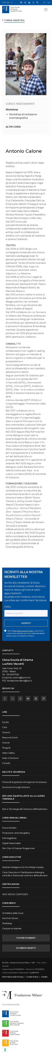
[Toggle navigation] (46, 9)
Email (7, 607)
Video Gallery (8, 753)
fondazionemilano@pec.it (19, 680)
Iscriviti (26, 623)
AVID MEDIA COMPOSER (15, 894)
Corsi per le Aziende (11, 928)
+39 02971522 (12, 674)
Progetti (6, 748)
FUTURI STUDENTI (26, 938)
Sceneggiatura (9, 838)
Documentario (9, 828)
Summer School (10, 918)
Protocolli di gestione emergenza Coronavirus (24, 782)
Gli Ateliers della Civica (12, 913)
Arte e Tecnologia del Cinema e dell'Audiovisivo (24, 809)
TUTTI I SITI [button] (6, 2)
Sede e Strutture (10, 758)
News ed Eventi (10, 737)
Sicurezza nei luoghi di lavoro (16, 787)
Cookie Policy (32, 977)
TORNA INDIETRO (14, 20)
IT (44, 3)
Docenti (6, 732)
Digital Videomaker (11, 843)
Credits (44, 977)
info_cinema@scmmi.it (19, 677)
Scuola (5, 722)
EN (49, 3)
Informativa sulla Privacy (23, 631)
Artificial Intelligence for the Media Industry (23, 867)
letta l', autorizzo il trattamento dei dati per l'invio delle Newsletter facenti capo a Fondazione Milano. (25, 633)
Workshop (12, 109)
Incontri (6, 742)
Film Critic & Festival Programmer (18, 848)
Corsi (4, 727)
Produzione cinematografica (16, 833)
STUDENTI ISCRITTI (26, 948)
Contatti (6, 763)
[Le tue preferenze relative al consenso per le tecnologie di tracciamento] (5, 1050)
